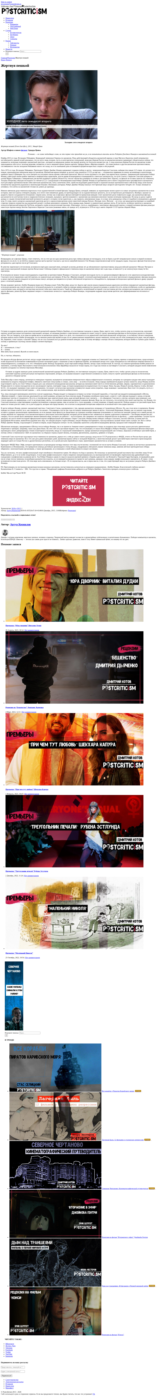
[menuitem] (10, 18)
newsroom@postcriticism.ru (11, 4)
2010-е (14, 508)
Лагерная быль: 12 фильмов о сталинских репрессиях (126, 1140)
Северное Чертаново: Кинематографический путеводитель (128, 1189)
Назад (3, 60)
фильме (24, 150)
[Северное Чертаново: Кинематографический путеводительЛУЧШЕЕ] (55, 1189)
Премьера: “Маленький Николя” (19, 953)
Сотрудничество (12, 1380)
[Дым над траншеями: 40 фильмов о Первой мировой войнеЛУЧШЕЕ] (55, 1286)
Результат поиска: (12, 51)
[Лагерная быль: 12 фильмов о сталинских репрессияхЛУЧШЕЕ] (55, 1140)
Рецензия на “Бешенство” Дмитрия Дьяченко (25, 707)
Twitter (8, 1352)
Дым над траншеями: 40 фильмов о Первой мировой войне (128, 1286)
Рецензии (72, 511)
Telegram (9, 1348)
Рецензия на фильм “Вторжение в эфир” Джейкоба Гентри (125, 1237)
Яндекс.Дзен (11, 1346)
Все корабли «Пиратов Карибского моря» (121, 1091)
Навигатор (10, 1386)
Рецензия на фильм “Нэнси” (113, 1335)
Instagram (9, 1356)
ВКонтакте (10, 1344)
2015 (19, 508)
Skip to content (6, 2)
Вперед (9, 60)
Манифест (10, 1388)
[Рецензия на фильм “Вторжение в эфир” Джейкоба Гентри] (55, 1237)
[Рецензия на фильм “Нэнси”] (55, 1335)
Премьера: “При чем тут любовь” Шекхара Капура (27, 789)
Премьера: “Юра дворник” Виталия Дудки (23, 626)
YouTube (9, 1354)
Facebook (9, 1350)
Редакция (9, 1384)
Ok (94, 1394)
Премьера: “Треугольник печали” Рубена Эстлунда (27, 871)
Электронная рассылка (14, 1382)
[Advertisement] (78, 312)
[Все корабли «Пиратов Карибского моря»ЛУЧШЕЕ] (55, 1091)
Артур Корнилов (13, 511)
